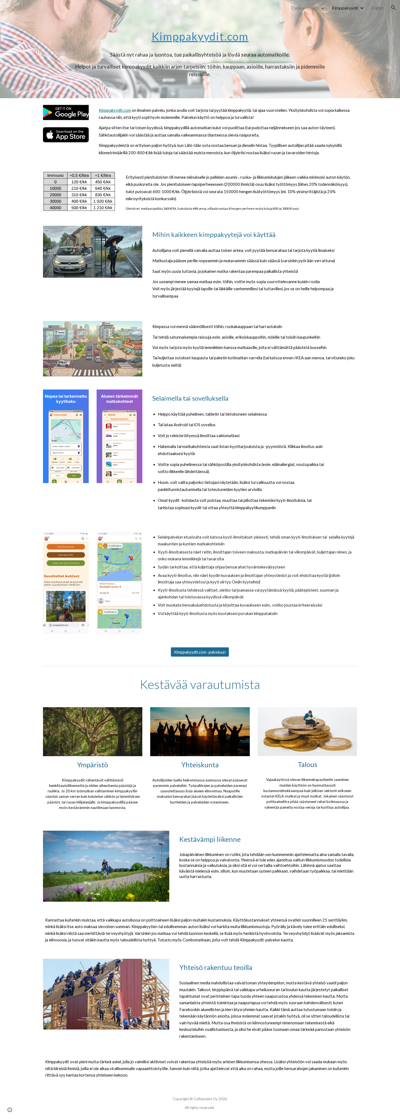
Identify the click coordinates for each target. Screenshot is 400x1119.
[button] (393, 7)
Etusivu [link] (297, 7)
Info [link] (315, 7)
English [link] (377, 7)
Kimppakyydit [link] (345, 7)
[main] (200, 31)
